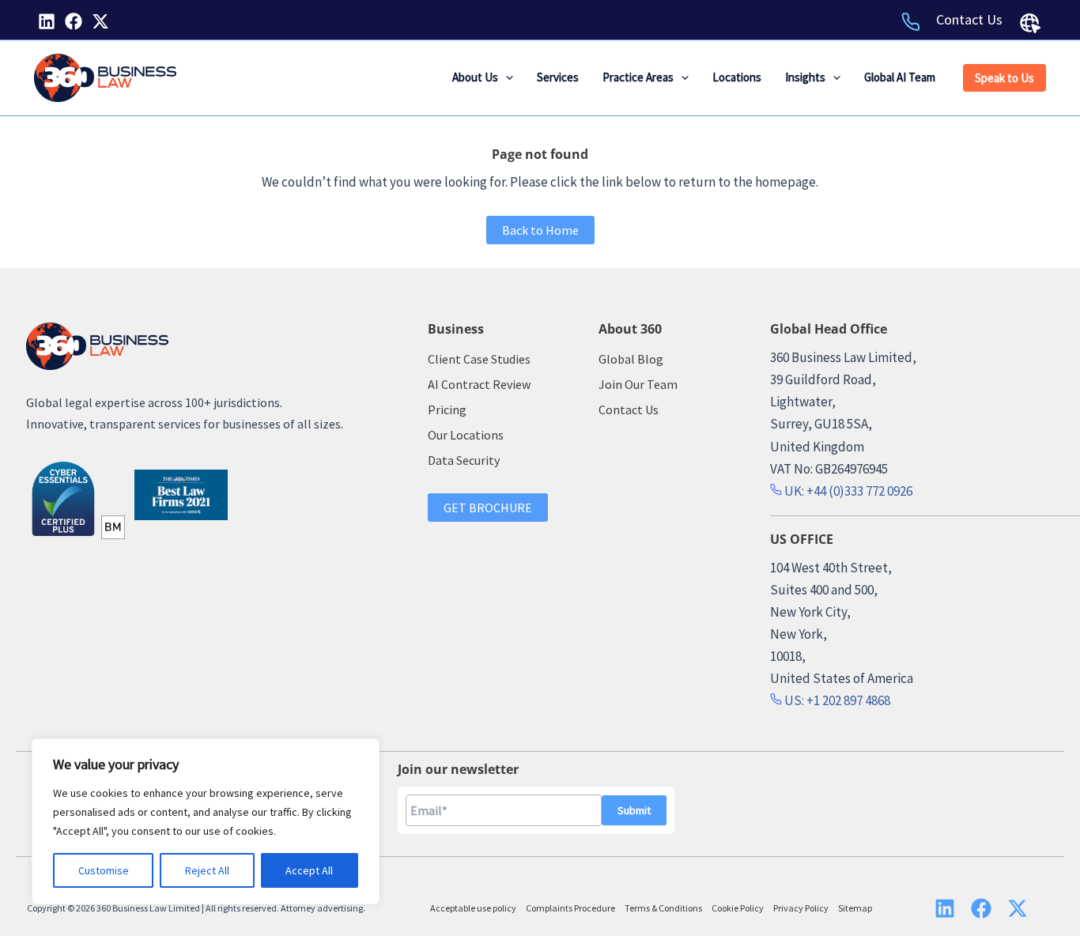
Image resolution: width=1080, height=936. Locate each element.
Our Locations (466, 435)
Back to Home (540, 230)
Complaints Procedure (570, 908)
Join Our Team (638, 384)
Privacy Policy (801, 908)
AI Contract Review (479, 384)
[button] (505, 77)
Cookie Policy (738, 908)
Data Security (464, 460)
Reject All (207, 870)
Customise (103, 870)
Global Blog (631, 359)
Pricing (447, 409)
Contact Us (969, 19)
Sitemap (855, 908)
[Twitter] (100, 21)
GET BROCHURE (488, 507)
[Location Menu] (1030, 23)
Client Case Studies (479, 359)
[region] (206, 821)
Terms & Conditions (663, 908)
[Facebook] (73, 21)
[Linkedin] (46, 21)
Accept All (309, 870)
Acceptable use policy (473, 908)
